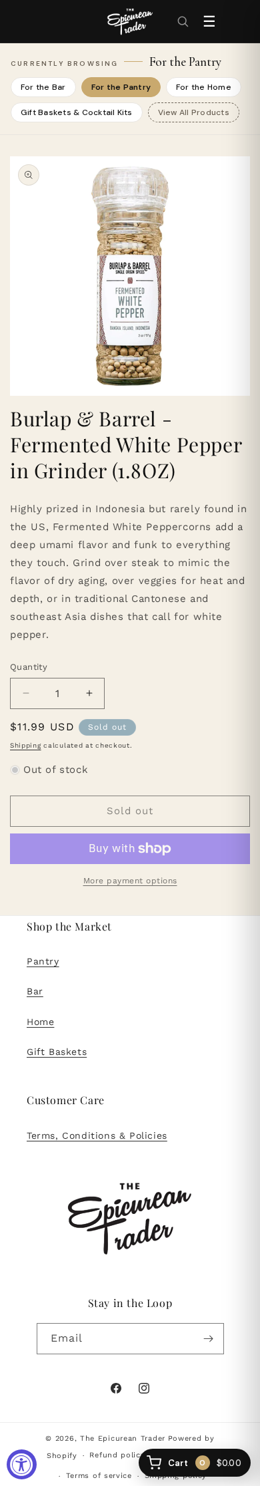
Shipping (25, 745)
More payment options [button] (130, 880)
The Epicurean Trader (122, 1438)
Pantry (43, 961)
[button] (182, 21)
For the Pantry (121, 87)
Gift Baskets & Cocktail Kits (77, 112)
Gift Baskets (57, 1051)
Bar (35, 991)
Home (40, 1021)
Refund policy (117, 1455)
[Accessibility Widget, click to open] (22, 1464)
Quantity (28, 667)
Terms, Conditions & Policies (97, 1135)
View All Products (193, 112)
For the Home (203, 87)
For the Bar (43, 87)
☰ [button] (209, 21)
